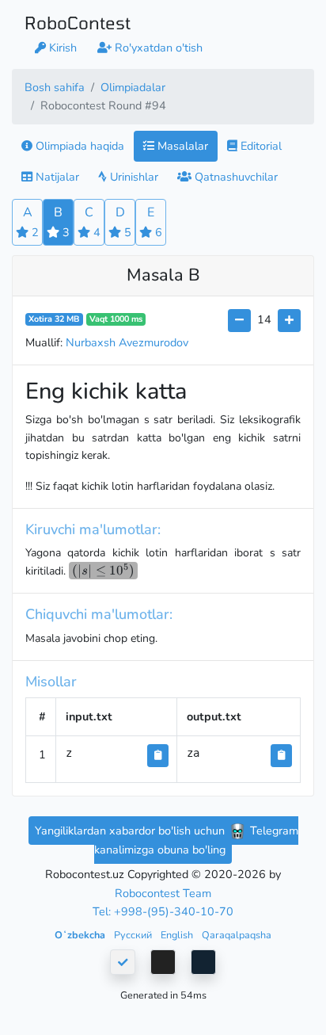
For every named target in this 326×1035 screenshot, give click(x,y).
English (178, 934)
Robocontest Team (163, 893)
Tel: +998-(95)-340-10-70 (163, 911)
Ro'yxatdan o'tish (157, 47)
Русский (134, 934)
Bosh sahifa (55, 87)
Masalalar (181, 146)
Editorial (259, 146)
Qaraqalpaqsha (236, 934)
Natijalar (55, 177)
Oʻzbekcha (81, 934)
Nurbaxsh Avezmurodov (127, 342)
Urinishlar (132, 177)
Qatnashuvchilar (234, 177)
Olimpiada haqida (78, 146)
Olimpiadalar (132, 87)
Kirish (61, 47)
